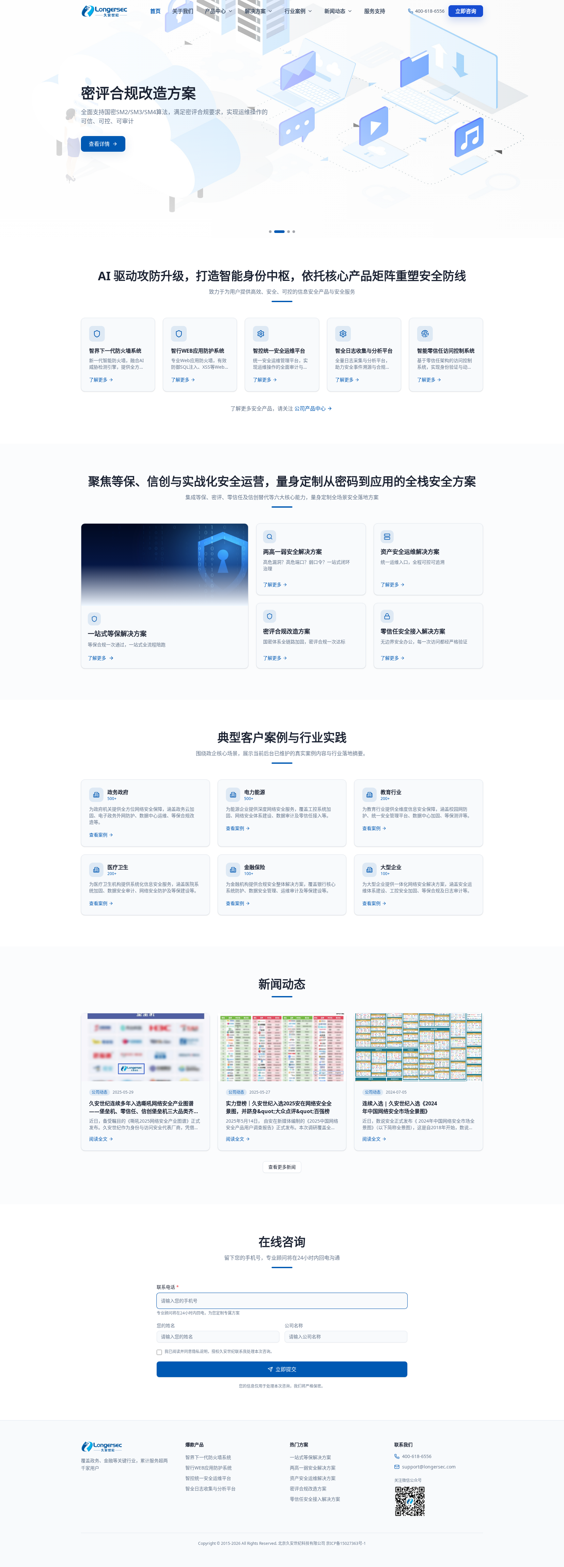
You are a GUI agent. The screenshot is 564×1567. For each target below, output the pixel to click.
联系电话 (168, 1287)
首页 (155, 11)
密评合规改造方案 (308, 1488)
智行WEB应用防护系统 (208, 1468)
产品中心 (215, 11)
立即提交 (285, 1369)
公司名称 (294, 1325)
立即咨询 (465, 11)
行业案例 (295, 11)
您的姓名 (166, 1325)
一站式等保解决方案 (310, 1457)
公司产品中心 (310, 408)
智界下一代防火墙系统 (208, 1457)
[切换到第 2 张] (279, 231)
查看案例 (98, 835)
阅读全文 (98, 1139)
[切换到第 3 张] (288, 231)
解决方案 (255, 11)
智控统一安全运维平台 (208, 1478)
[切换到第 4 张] (293, 231)
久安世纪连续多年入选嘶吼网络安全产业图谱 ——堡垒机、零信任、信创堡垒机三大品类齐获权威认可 (144, 1111)
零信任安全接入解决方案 (315, 1499)
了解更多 (98, 379)
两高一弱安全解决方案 (313, 1468)
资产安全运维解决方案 (313, 1478)
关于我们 (182, 11)
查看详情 (99, 143)
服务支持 (374, 11)
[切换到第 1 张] (270, 231)
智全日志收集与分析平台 (210, 1488)
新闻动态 (334, 11)
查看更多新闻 (282, 1167)
